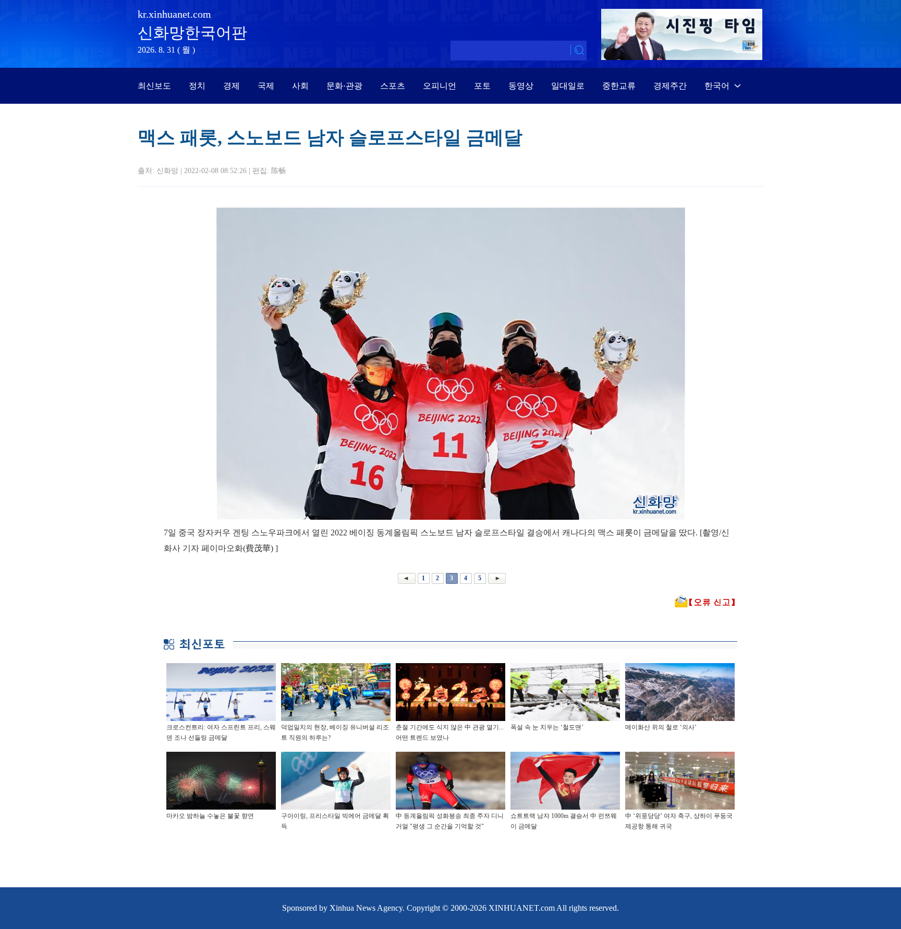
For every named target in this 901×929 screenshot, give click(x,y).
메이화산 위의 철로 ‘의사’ (661, 727)
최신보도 (154, 85)
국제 (266, 85)
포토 (482, 85)
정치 (197, 85)
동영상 (520, 85)
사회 (300, 85)
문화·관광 (344, 85)
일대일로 (568, 85)
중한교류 (619, 85)
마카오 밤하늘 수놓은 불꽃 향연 (210, 816)
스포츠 (392, 85)
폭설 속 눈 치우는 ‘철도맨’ (546, 727)
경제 (231, 85)
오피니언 (439, 85)
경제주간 (670, 85)
